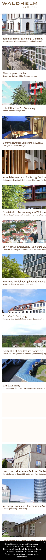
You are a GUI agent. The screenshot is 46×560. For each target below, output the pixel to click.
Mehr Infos (22, 556)
